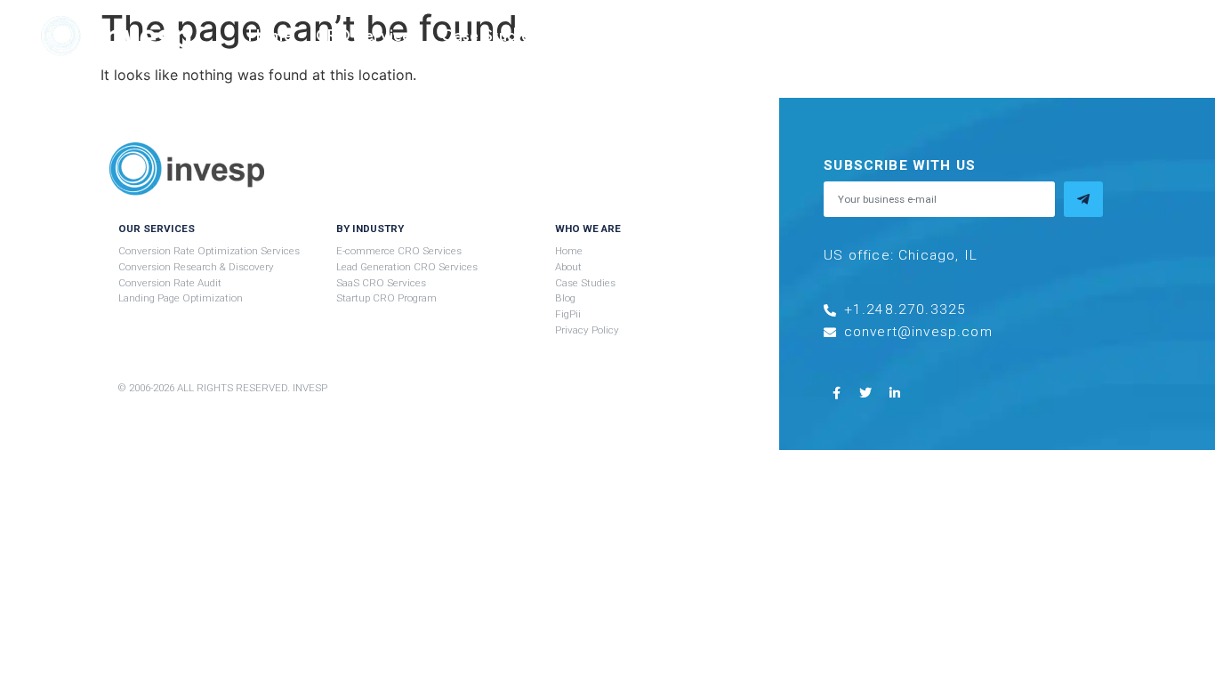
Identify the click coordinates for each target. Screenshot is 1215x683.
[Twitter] (865, 393)
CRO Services (367, 35)
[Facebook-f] (836, 393)
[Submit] (1083, 199)
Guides (655, 35)
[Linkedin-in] (894, 393)
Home (270, 35)
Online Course (777, 35)
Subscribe (1050, 35)
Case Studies (489, 35)
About (584, 35)
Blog (869, 35)
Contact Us (950, 35)
